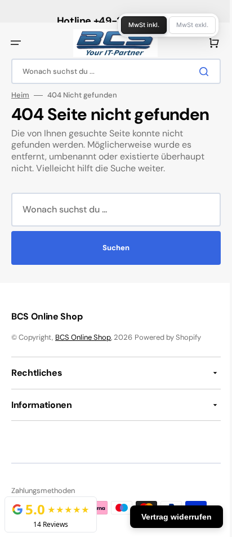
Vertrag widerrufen (168, 516)
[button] (15, 42)
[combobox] (111, 71)
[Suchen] (197, 71)
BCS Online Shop (83, 337)
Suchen (112, 247)
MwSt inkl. (135, 25)
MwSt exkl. (184, 25)
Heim (20, 95)
